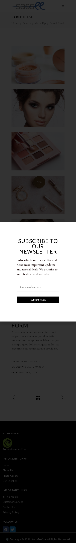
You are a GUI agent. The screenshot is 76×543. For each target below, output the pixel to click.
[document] (38, 271)
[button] (71, 226)
